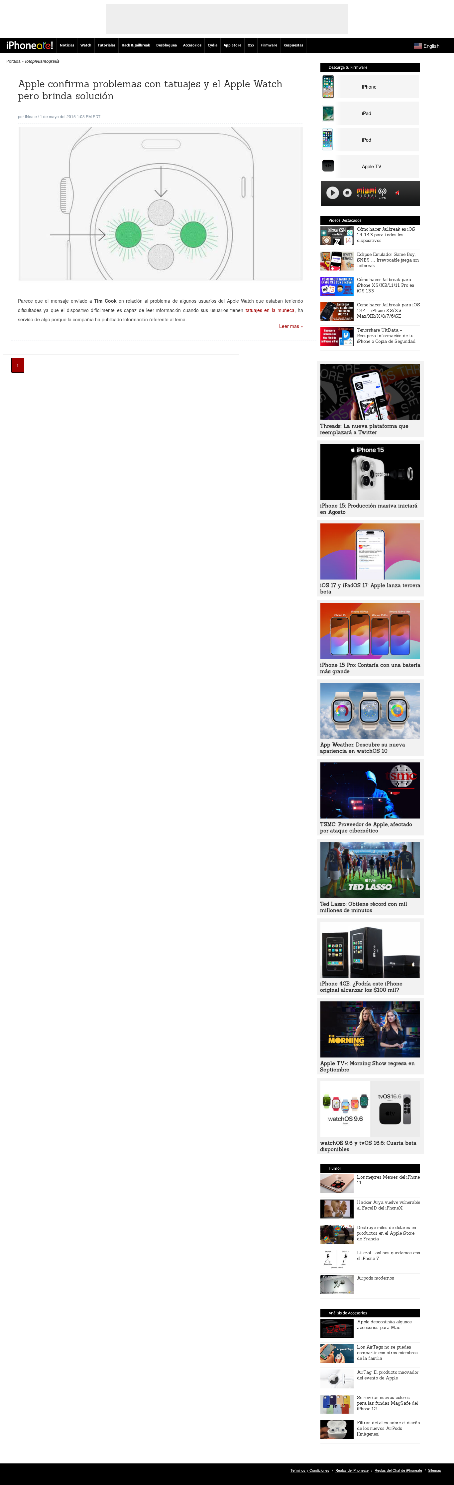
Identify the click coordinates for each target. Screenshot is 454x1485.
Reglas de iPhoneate (352, 1470)
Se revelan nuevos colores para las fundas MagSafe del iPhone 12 (387, 1403)
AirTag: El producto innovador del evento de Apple (387, 1375)
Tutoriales (106, 45)
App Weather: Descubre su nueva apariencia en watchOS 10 (362, 748)
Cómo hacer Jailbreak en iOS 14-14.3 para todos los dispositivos (386, 234)
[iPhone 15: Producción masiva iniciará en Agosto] (370, 498)
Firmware (269, 45)
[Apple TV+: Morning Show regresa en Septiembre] (370, 1055)
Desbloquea (166, 45)
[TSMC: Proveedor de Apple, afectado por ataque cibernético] (370, 816)
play (332, 192)
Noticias (67, 45)
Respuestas (293, 45)
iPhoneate (30, 45)
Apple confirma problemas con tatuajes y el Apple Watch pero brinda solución (150, 90)
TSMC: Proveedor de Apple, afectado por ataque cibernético (366, 827)
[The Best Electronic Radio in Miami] (365, 194)
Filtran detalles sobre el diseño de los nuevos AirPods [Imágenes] (388, 1428)
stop (347, 192)
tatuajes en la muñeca (270, 310)
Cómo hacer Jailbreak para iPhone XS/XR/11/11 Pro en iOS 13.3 (385, 285)
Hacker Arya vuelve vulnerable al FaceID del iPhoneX (388, 1205)
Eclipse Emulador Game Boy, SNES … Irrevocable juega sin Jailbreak (388, 260)
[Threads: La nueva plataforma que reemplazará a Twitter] (370, 418)
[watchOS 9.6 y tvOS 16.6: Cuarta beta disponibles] (370, 1135)
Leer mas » (291, 326)
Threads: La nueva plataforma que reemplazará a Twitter (364, 429)
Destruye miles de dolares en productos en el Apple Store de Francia (386, 1233)
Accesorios (192, 45)
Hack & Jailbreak (136, 45)
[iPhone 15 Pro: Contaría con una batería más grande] (370, 657)
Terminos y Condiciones (309, 1470)
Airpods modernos (375, 1278)
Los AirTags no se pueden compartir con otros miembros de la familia (387, 1352)
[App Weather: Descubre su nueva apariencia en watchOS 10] (370, 737)
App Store (232, 45)
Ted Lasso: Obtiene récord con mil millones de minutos (363, 907)
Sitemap (434, 1470)
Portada (13, 61)
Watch (85, 45)
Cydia (212, 45)
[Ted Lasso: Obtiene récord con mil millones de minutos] (370, 896)
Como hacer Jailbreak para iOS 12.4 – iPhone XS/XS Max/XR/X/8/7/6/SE (388, 310)
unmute (398, 192)
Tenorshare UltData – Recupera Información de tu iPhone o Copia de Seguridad (386, 335)
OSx (251, 45)
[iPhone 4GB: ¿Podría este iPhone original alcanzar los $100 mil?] (370, 976)
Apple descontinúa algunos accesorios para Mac (384, 1324)
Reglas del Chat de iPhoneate (398, 1470)
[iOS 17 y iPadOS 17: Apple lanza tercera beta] (370, 577)
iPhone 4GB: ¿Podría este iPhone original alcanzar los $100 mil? (361, 986)
